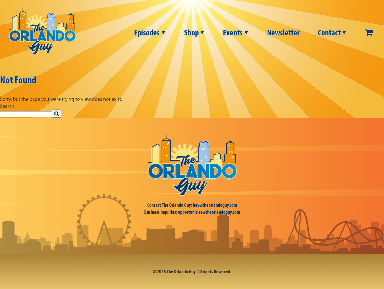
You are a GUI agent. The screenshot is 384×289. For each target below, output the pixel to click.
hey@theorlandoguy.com (215, 205)
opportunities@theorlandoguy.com (209, 212)
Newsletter (283, 32)
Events (233, 32)
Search (7, 106)
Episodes (147, 32)
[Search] (56, 114)
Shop (191, 32)
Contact (329, 32)
